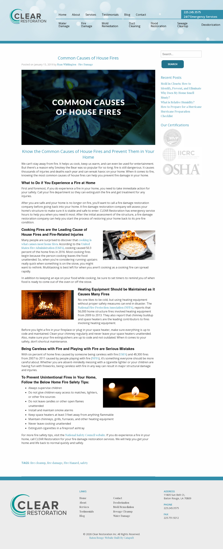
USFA (123, 354)
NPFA (95, 358)
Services (91, 15)
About (76, 15)
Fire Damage (86, 24)
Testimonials (110, 15)
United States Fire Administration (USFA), (55, 246)
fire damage (54, 463)
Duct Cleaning (134, 24)
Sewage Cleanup (182, 24)
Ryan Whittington (66, 64)
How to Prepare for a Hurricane (181, 107)
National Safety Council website (85, 435)
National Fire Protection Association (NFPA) (105, 307)
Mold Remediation (110, 24)
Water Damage (64, 24)
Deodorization (210, 25)
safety (84, 463)
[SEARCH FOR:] (181, 54)
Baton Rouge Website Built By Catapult (111, 537)
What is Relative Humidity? (177, 102)
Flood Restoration (158, 24)
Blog (127, 15)
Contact (141, 15)
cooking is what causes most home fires (56, 242)
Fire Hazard (71, 463)
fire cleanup (38, 463)
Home (62, 15)
